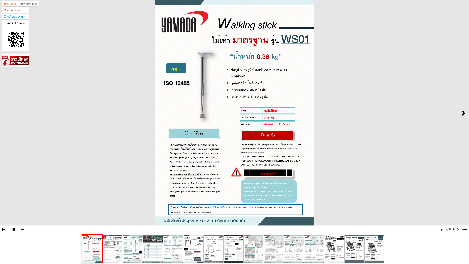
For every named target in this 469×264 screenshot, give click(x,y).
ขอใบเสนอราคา (15, 16)
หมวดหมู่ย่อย (13, 10)
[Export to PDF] (15, 60)
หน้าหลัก (11, 4)
